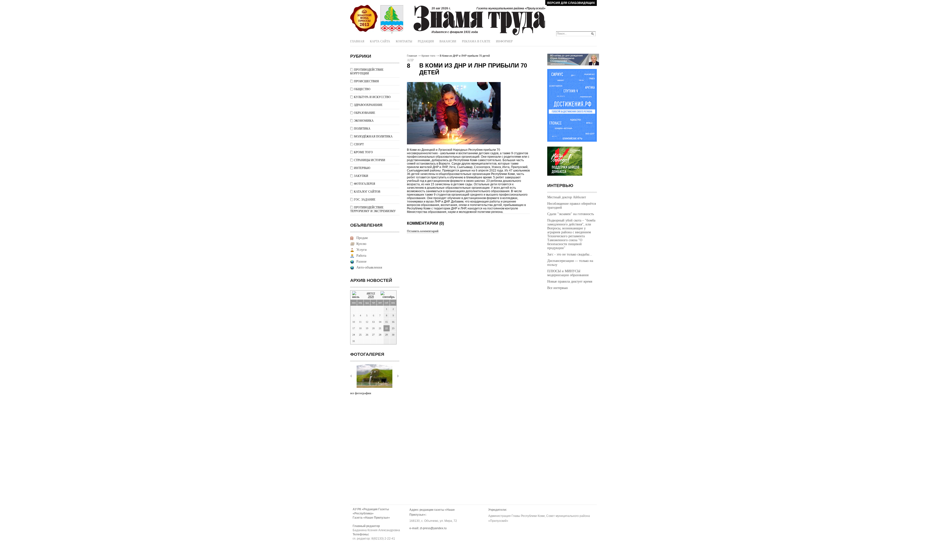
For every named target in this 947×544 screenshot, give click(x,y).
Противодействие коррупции (366, 71)
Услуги (361, 250)
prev (351, 376)
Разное (361, 261)
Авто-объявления (369, 267)
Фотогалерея (364, 184)
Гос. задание (364, 199)
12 (367, 322)
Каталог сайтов (367, 191)
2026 (371, 296)
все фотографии (360, 393)
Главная (357, 41)
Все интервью (557, 288)
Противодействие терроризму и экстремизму (373, 209)
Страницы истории (369, 160)
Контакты (404, 41)
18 (360, 328)
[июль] (356, 295)
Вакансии (447, 41)
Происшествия (366, 81)
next (398, 376)
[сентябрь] (388, 295)
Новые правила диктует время (569, 281)
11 (360, 322)
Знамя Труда (364, 18)
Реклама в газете (476, 41)
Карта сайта (380, 41)
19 (367, 328)
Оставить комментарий (422, 231)
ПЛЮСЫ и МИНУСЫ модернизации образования (567, 273)
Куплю (361, 244)
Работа (361, 255)
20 (373, 328)
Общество (362, 89)
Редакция (426, 41)
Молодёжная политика (373, 136)
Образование (364, 113)
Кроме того (363, 152)
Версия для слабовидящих (571, 3)
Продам (362, 238)
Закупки (361, 176)
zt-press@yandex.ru (433, 528)
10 (353, 322)
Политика (362, 128)
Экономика (364, 120)
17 (353, 328)
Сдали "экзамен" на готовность (570, 214)
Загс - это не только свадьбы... (569, 254)
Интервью (362, 168)
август (371, 293)
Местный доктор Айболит (566, 197)
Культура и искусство (372, 97)
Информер (504, 41)
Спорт (359, 144)
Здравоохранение (368, 105)
